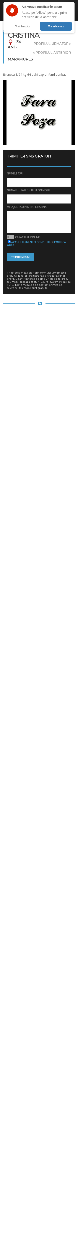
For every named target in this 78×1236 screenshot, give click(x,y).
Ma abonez (56, 26)
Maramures (20, 59)
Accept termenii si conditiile (31, 242)
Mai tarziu (22, 26)
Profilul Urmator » (52, 44)
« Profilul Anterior (52, 53)
